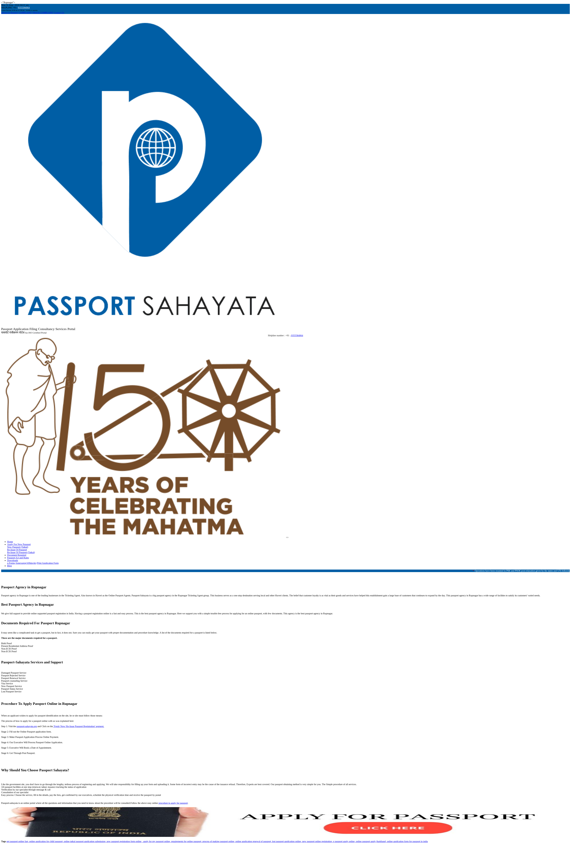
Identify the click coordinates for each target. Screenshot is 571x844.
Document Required (16, 555)
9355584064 (24, 7)
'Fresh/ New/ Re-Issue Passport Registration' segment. (78, 726)
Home (10, 541)
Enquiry (14, 12)
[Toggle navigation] (287, 537)
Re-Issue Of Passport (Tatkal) (21, 552)
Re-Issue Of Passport (17, 549)
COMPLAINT (25, 12)
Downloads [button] (12, 560)
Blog (9, 566)
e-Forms (11, 563)
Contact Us (59, 12)
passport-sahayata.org (27, 726)
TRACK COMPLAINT (42, 12)
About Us (5, 12)
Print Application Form (48, 563)
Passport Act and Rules (18, 557)
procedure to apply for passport (173, 803)
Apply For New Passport (19, 544)
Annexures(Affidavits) (25, 563)
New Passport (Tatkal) (17, 547)
